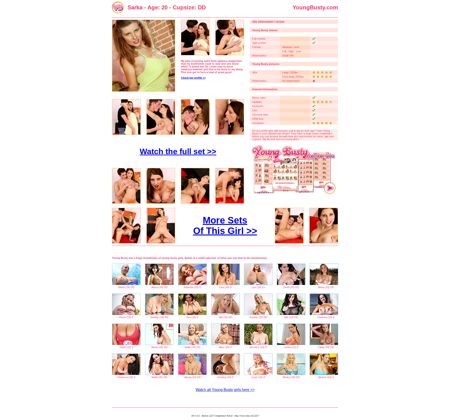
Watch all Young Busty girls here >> (225, 390)
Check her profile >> (193, 77)
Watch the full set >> (178, 151)
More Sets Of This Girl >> (225, 225)
